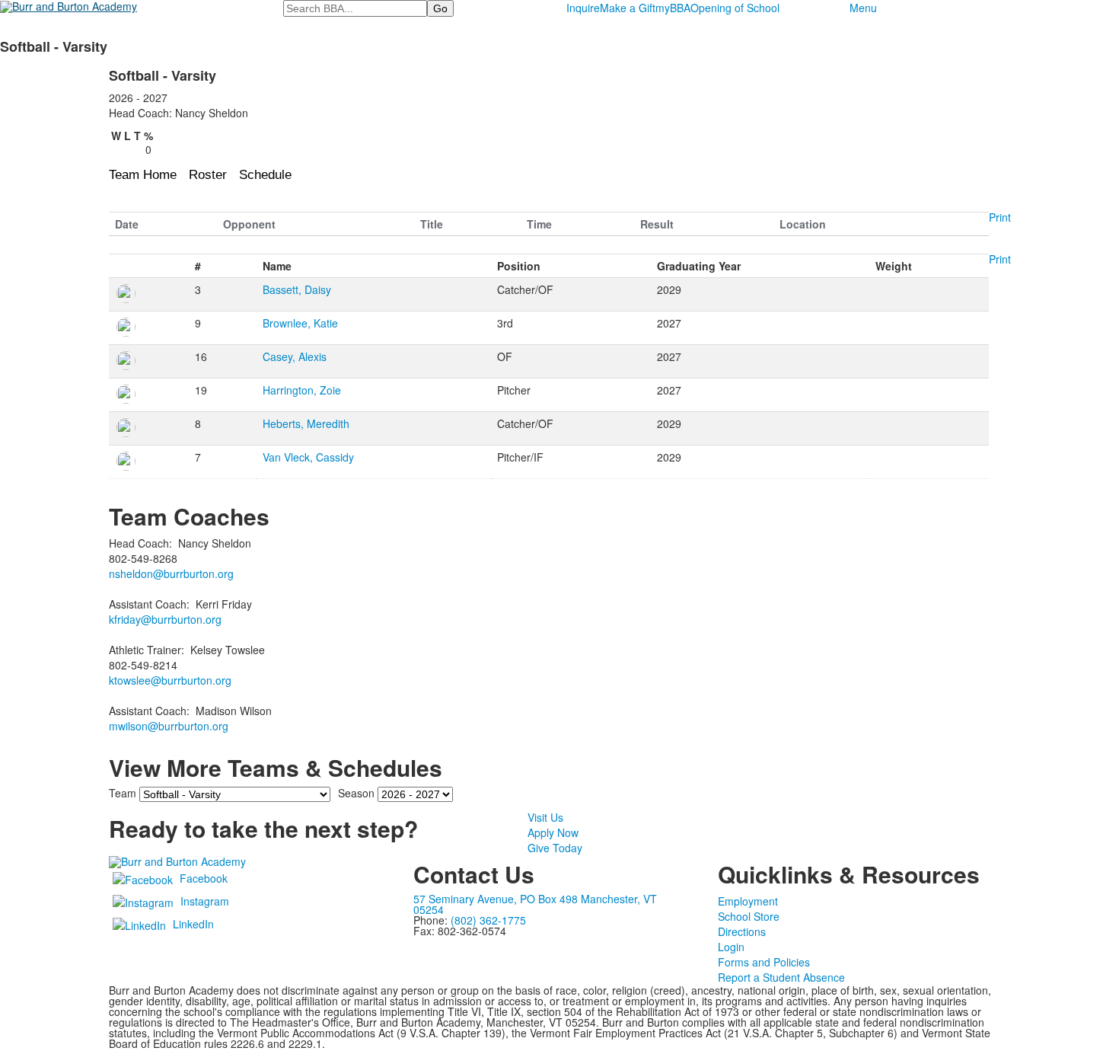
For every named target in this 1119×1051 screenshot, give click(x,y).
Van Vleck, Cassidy (308, 457)
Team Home (143, 175)
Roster (208, 175)
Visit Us (545, 817)
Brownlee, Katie (300, 323)
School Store (748, 916)
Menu (863, 7)
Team (122, 792)
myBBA (672, 7)
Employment (748, 901)
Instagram (204, 901)
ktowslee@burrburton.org (170, 680)
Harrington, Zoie (302, 390)
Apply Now (553, 832)
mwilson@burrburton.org (168, 725)
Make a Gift (627, 7)
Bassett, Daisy (297, 289)
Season (356, 792)
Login (731, 946)
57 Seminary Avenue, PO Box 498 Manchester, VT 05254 (535, 904)
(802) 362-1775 (488, 920)
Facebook (204, 878)
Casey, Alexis (295, 356)
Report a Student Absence (781, 977)
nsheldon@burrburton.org (171, 573)
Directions (742, 931)
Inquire (583, 7)
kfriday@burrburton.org (165, 619)
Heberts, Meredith (306, 423)
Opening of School (734, 7)
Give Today (555, 847)
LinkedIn (193, 923)
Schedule (265, 175)
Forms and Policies (764, 962)
